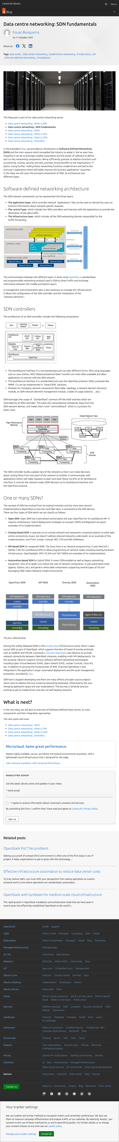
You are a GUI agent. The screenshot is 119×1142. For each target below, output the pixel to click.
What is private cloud (81, 996)
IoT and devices (74, 1067)
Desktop (46, 1038)
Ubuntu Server (11, 989)
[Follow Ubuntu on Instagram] (67, 1094)
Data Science (62, 954)
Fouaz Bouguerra (26, 32)
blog (23, 148)
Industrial (61, 1074)
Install (45, 926)
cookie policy (55, 1126)
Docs (87, 933)
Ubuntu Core (10, 975)
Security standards (92, 1006)
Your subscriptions (51, 1045)
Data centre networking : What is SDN (27, 123)
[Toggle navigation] (114, 11)
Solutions (8, 1062)
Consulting (76, 933)
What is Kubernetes (52, 940)
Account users (71, 1045)
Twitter (24, 46)
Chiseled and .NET (95, 1027)
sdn (94, 54)
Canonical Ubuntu (11, 3)
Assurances (58, 1010)
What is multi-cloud (61, 999)
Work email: (14, 790)
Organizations (49, 982)
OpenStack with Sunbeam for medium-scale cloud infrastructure (52, 895)
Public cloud (80, 999)
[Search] (106, 4)
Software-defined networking (20, 57)
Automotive (48, 1074)
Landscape (9, 1017)
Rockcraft (74, 1031)
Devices (99, 1055)
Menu (114, 4)
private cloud (52, 646)
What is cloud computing (55, 996)
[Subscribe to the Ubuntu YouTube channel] (75, 1094)
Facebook (17, 46)
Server (57, 1038)
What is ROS (61, 961)
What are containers (52, 1027)
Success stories (62, 975)
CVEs (107, 1006)
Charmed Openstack (55, 652)
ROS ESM (47, 961)
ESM (65, 1006)
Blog (81, 1086)
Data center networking (35, 54)
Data (49, 1062)
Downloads (9, 1038)
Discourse (96, 1045)
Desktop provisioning (81, 1055)
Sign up (12, 819)
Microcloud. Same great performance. (36, 746)
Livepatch (76, 1006)
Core (73, 1038)
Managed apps (49, 947)
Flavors (77, 982)
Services (77, 975)
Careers (72, 1086)
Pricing (84, 1045)
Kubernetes (9, 940)
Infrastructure (61, 1062)
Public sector (75, 1074)
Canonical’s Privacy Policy (85, 808)
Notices (46, 1010)
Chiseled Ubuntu (74, 1027)
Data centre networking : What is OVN (27, 137)
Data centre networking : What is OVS (27, 134)
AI (43, 1062)
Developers (65, 982)
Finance (96, 1074)
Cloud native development (98, 1067)
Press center (104, 1086)
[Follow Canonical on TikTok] (82, 1094)
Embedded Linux (64, 968)
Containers (9, 1027)
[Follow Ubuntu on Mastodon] (44, 1094)
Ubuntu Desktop (12, 982)
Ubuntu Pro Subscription (54, 1055)
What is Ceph (49, 933)
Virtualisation (44, 57)
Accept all (46, 1134)
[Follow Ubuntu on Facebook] (52, 1094)
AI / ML (7, 954)
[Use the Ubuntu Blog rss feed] (90, 1094)
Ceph (6, 933)
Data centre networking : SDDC (24, 130)
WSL (65, 1038)
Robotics (8, 961)
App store (47, 968)
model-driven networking (62, 54)
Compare (71, 1017)
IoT (5, 968)
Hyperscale (48, 989)
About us (47, 1086)
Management (82, 968)
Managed (63, 933)
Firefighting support (52, 1048)
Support (55, 926)
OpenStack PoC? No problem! (25, 848)
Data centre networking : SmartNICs (26, 141)
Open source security (53, 1067)
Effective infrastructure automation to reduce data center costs (51, 871)
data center (15, 54)
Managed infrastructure (16, 947)
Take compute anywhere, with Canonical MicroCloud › (33, 763)
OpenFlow (74, 277)
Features (46, 975)
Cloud (6, 996)
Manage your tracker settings (21, 1134)
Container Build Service (54, 1031)
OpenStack (9, 926)
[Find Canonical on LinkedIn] (59, 1094)
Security (7, 1006)
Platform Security (51, 1006)
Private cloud (83, 54)
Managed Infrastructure (82, 1062)
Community (76, 961)
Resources (100, 940)
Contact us (11, 1086)
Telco (87, 1074)
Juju (30, 673)
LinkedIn (30, 46)
